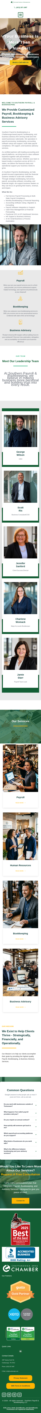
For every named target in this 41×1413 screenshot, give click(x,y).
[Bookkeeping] (20, 298)
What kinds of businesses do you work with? (18, 1142)
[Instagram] (19, 1395)
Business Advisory (20, 330)
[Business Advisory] (20, 322)
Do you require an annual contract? (16, 1120)
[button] (20, 14)
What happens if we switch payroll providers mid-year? (16, 1113)
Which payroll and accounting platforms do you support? (18, 1134)
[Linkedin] (14, 1395)
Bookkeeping (20, 306)
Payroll (20, 280)
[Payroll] (20, 272)
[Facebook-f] (4, 1395)
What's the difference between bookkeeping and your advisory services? (15, 1151)
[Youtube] (9, 1395)
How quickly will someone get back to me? (17, 1126)
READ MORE (20, 803)
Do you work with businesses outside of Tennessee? (18, 1105)
